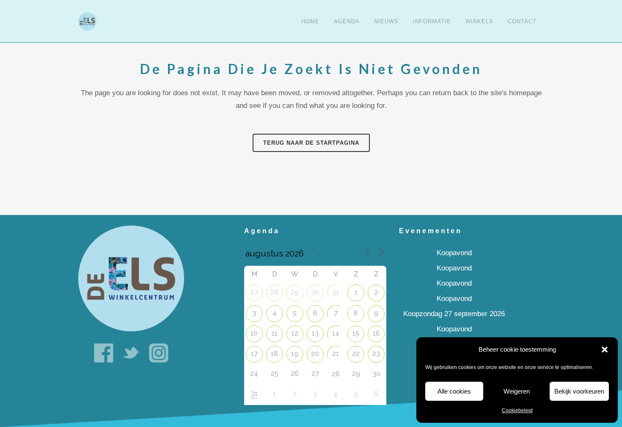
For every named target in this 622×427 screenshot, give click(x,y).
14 (335, 333)
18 (274, 354)
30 (315, 292)
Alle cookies (454, 391)
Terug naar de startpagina (311, 143)
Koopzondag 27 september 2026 (454, 314)
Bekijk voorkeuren (579, 391)
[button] (604, 349)
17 (254, 354)
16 (376, 333)
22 (356, 354)
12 (295, 333)
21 (335, 354)
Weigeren (517, 391)
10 (254, 333)
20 (315, 354)
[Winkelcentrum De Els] (131, 278)
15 (355, 333)
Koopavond (454, 253)
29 (295, 292)
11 (275, 333)
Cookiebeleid (517, 410)
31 (335, 292)
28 (274, 292)
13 (315, 333)
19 (294, 354)
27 (254, 292)
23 (376, 354)
